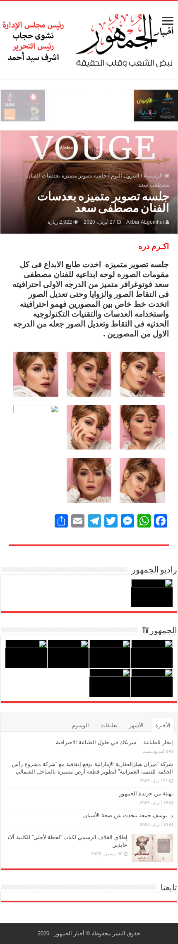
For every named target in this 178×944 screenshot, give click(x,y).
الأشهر (136, 725)
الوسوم (80, 725)
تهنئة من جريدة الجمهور (146, 793)
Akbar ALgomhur (145, 222)
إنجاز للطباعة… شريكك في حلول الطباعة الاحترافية (114, 742)
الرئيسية (154, 176)
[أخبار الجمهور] (89, 38)
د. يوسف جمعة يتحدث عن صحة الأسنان (128, 815)
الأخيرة (163, 725)
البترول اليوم (125, 176)
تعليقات (109, 725)
